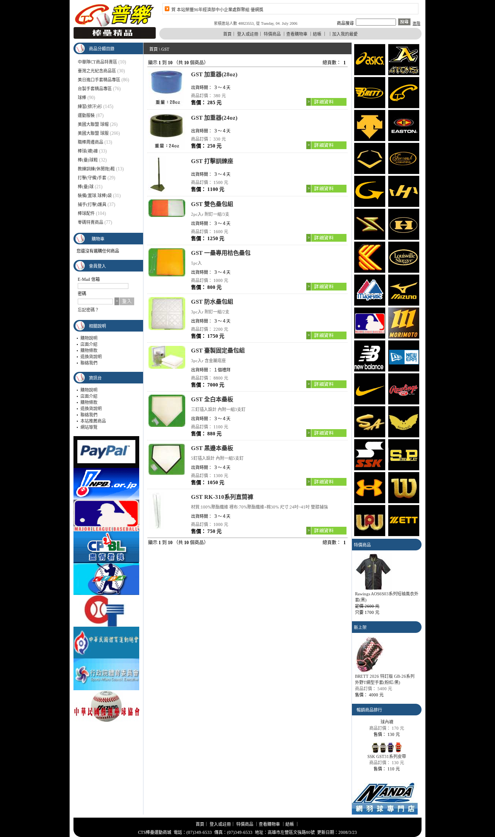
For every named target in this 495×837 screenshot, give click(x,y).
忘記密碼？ (88, 310)
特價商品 (272, 34)
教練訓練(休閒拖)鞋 (96, 169)
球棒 (82, 97)
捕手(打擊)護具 (92, 204)
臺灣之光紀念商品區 (97, 71)
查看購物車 (296, 34)
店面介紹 (88, 344)
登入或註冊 (247, 34)
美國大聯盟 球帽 (93, 124)
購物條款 (88, 350)
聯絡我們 (88, 363)
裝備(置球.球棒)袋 (95, 195)
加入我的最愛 (345, 34)
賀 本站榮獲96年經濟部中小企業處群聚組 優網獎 (217, 9)
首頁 (227, 34)
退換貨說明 (91, 356)
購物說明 (88, 338)
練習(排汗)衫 (90, 106)
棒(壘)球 (86, 186)
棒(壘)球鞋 (88, 160)
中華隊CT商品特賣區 (97, 62)
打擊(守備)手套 (92, 177)
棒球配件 (86, 213)
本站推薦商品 (93, 421)
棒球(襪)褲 (88, 151)
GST (165, 49)
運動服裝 (86, 115)
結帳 (317, 34)
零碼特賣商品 (90, 222)
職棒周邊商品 (90, 142)
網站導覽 (88, 427)
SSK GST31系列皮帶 (386, 750)
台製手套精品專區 (95, 88)
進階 (416, 23)
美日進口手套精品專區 (99, 79)
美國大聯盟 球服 (93, 133)
